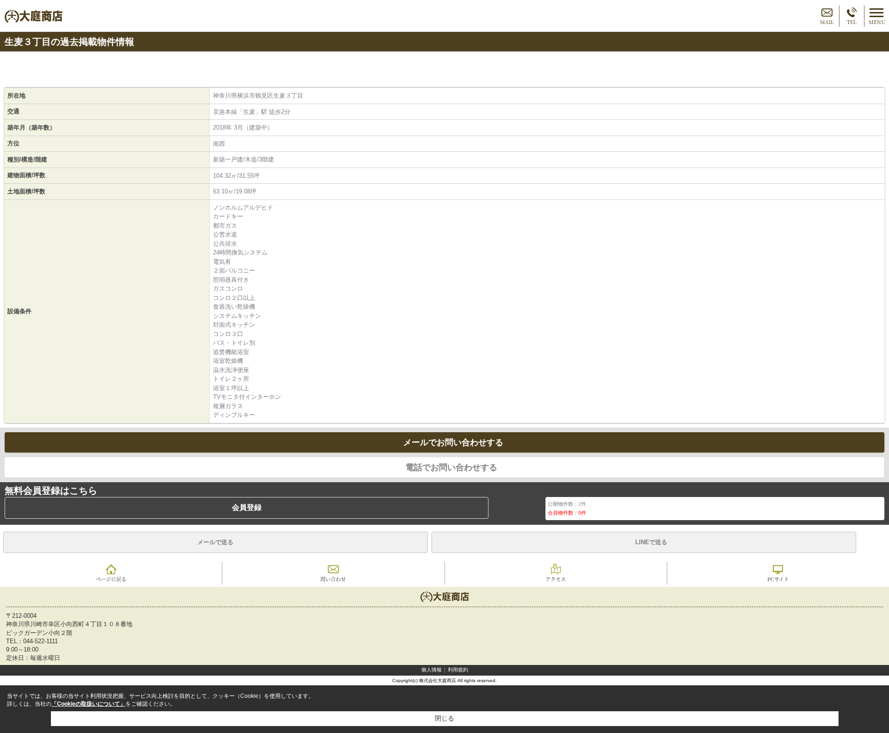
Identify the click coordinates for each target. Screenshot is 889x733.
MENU (877, 21)
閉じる (444, 718)
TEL (852, 21)
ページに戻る (111, 579)
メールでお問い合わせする (453, 442)
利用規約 (458, 669)
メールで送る (215, 542)
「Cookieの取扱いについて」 (88, 704)
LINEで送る (651, 542)
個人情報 (431, 669)
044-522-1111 (40, 641)
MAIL (827, 21)
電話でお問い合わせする (451, 467)
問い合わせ (333, 579)
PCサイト (778, 579)
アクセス (555, 579)
